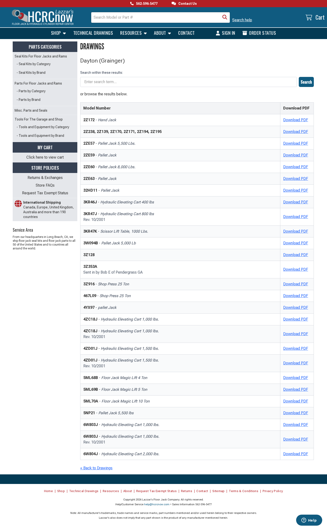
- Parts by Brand (28, 100)
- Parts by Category (31, 91)
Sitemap (218, 491)
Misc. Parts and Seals (31, 110)
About (160, 32)
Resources (131, 32)
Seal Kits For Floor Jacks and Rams (41, 56)
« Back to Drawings (96, 468)
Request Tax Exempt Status (45, 193)
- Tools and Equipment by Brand (40, 136)
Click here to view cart (45, 157)
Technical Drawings (93, 32)
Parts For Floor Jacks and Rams (38, 83)
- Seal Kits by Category (34, 64)
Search (306, 82)
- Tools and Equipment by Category (43, 127)
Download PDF (295, 120)
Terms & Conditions (243, 491)
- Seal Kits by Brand (31, 73)
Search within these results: (101, 73)
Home (48, 491)
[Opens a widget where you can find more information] (309, 521)
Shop (56, 32)
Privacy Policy (273, 491)
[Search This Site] (225, 17)
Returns (186, 491)
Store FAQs (45, 185)
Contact (186, 32)
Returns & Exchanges (45, 177)
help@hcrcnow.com (156, 504)
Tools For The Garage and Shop (39, 119)
